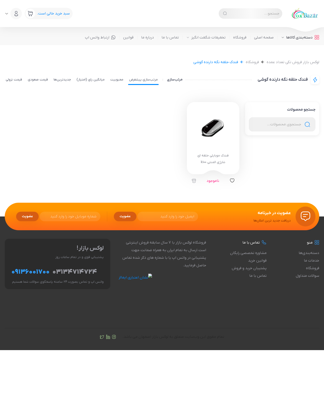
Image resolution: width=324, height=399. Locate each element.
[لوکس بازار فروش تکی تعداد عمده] (305, 13)
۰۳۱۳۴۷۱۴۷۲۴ (74, 272)
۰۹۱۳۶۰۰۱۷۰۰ (30, 272)
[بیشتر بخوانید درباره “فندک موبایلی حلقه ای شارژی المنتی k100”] (194, 180)
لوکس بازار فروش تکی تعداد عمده (293, 62)
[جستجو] (225, 13)
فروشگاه (252, 62)
